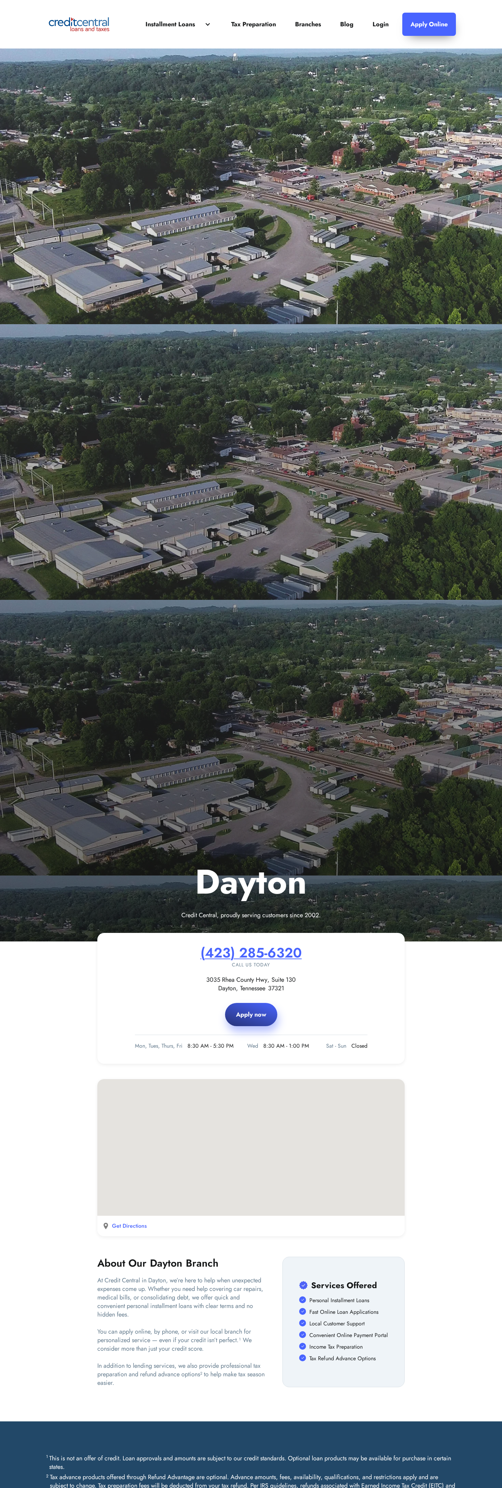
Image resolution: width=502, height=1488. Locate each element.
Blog (346, 24)
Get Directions (129, 1226)
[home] (79, 24)
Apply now (251, 1014)
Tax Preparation (253, 24)
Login (381, 24)
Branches (308, 24)
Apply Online (429, 24)
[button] (179, 24)
